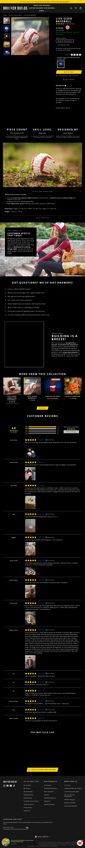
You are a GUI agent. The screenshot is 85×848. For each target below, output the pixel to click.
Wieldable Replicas (50, 798)
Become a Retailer (70, 803)
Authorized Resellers (70, 806)
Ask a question (42, 218)
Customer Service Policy (31, 801)
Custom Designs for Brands (42, 8)
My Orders (27, 788)
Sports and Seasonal (15, 15)
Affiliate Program (69, 799)
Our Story (67, 785)
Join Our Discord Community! (69, 795)
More (42, 11)
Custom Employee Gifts (71, 791)
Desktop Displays (49, 804)
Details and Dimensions (42, 191)
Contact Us (27, 810)
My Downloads (28, 791)
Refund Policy (28, 798)
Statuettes (47, 801)
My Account (27, 785)
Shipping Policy (28, 795)
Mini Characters (49, 791)
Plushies (46, 795)
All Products (48, 785)
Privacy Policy (28, 807)
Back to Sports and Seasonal (43, 769)
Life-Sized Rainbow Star (17, 841)
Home (5, 15)
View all (42, 408)
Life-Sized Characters (50, 788)
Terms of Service (29, 804)
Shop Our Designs (42, 5)
